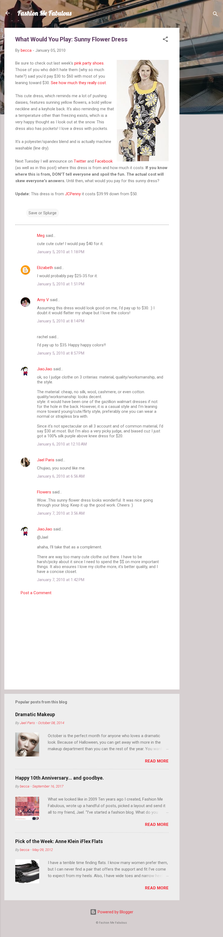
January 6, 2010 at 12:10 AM (62, 444)
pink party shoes (89, 63)
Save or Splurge (43, 212)
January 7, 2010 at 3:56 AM (61, 513)
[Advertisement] (201, 109)
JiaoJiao (44, 369)
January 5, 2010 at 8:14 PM (60, 321)
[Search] (215, 15)
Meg (41, 235)
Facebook (104, 161)
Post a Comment (36, 592)
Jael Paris (45, 459)
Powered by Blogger (115, 911)
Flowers (44, 492)
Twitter (80, 161)
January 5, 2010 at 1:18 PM (60, 251)
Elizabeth (45, 267)
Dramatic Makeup (35, 714)
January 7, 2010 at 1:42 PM (60, 579)
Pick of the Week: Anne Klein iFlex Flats (59, 841)
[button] (165, 40)
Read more (157, 761)
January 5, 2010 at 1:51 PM (60, 284)
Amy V (43, 299)
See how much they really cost (78, 82)
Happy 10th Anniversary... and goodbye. (59, 778)
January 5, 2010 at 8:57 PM (60, 353)
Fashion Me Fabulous (44, 13)
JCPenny (73, 193)
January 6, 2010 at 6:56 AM (61, 476)
